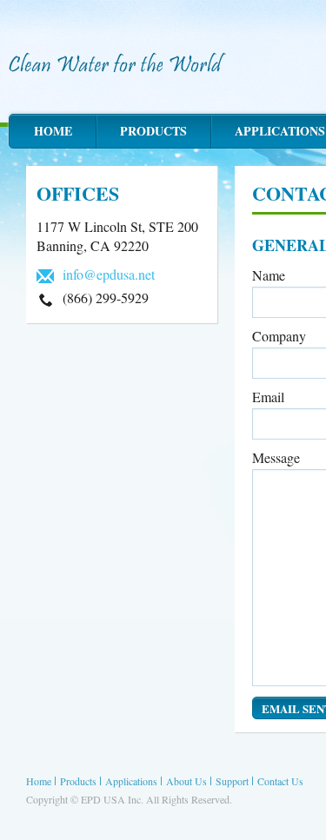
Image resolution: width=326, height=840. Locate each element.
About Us (186, 781)
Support (232, 781)
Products (153, 131)
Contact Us (280, 781)
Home (53, 131)
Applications (131, 781)
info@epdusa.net (109, 274)
